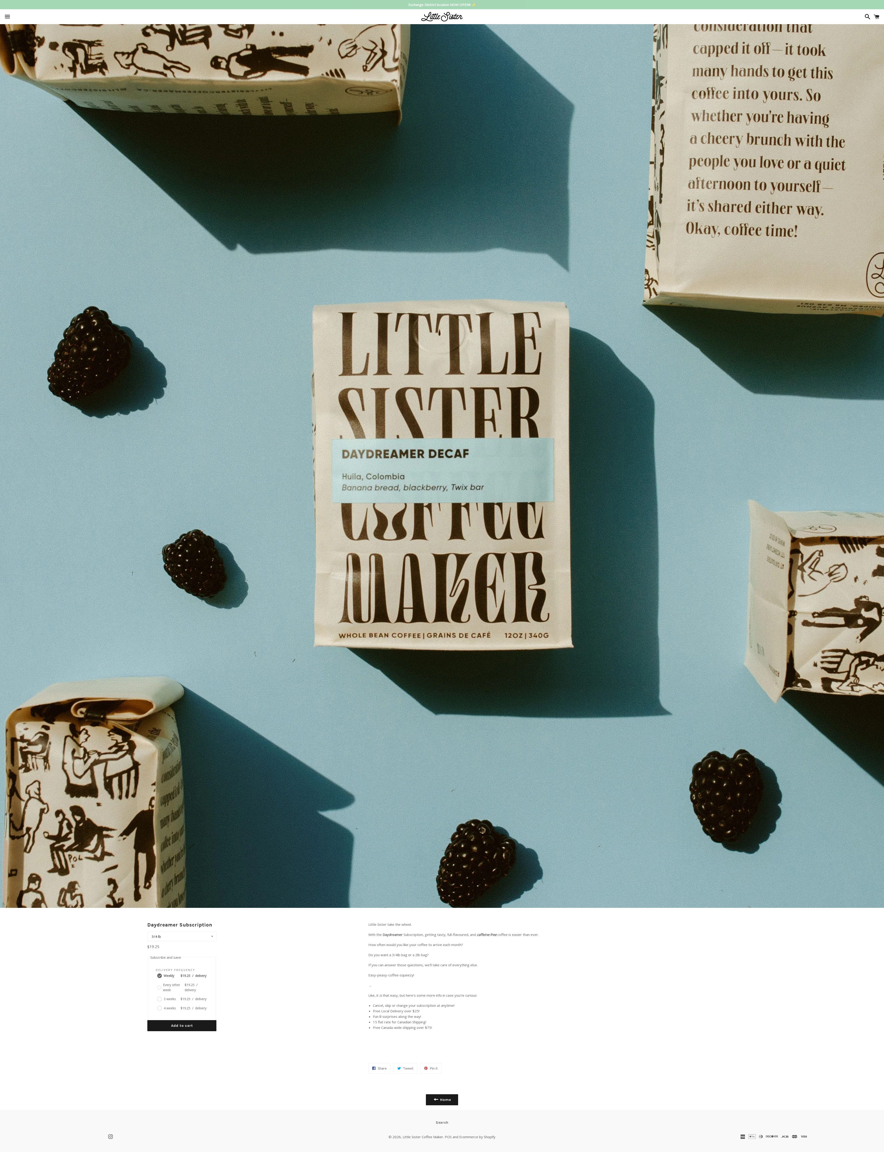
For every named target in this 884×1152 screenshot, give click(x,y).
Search (442, 1122)
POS (448, 1137)
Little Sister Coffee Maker (423, 1137)
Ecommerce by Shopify (477, 1137)
